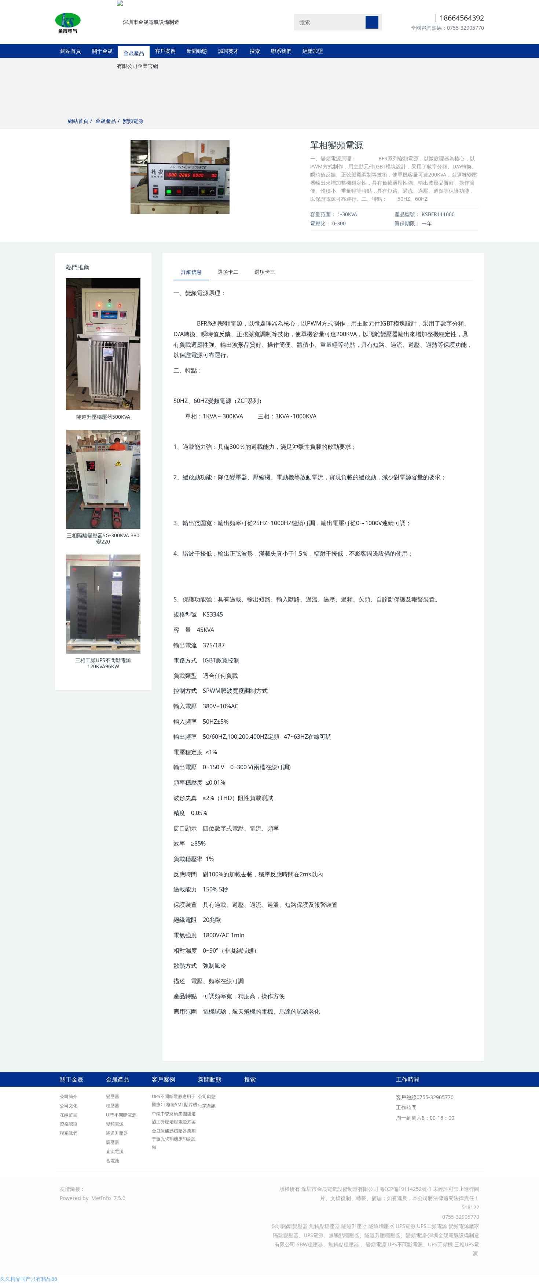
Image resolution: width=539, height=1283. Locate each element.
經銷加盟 (312, 50)
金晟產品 (134, 50)
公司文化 (68, 1105)
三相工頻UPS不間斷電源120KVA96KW (103, 663)
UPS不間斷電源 (121, 1115)
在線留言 (68, 1115)
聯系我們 (281, 50)
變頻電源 (133, 120)
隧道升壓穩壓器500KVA (103, 416)
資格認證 (68, 1124)
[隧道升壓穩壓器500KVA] (103, 344)
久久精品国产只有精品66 (28, 1278)
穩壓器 (112, 1105)
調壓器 (112, 1142)
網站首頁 (70, 50)
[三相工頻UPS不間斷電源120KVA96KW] (103, 604)
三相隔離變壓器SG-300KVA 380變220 (103, 538)
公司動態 (207, 1096)
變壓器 (112, 1096)
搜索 (255, 50)
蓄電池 (112, 1160)
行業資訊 (207, 1105)
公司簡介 (68, 1096)
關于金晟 (102, 50)
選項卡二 (228, 271)
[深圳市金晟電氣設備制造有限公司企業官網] (68, 21)
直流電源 (115, 1151)
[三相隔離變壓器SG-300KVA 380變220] (103, 479)
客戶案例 (165, 50)
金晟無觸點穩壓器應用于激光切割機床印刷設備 (174, 1139)
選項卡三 (264, 271)
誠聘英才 (228, 50)
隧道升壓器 (117, 1133)
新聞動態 (197, 50)
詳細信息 (191, 271)
